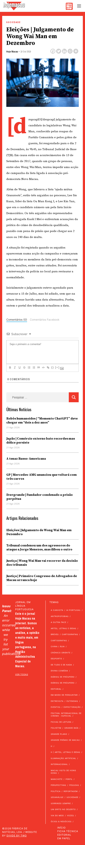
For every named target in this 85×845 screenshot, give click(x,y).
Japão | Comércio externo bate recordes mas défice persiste (40, 441)
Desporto (56, 658)
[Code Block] (43, 367)
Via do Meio (57, 815)
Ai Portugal (73, 610)
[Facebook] (52, 51)
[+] (57, 367)
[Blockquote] (38, 367)
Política (55, 791)
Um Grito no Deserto (63, 809)
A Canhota (57, 610)
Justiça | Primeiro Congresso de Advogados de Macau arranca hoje (41, 578)
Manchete (56, 779)
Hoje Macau (12, 51)
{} (52, 367)
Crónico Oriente (60, 653)
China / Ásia (58, 646)
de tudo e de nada (61, 665)
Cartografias (70, 634)
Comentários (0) (16, 319)
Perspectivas (58, 785)
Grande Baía (71, 728)
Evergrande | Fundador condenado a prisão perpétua (39, 497)
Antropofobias (60, 616)
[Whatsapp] (70, 51)
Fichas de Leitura (61, 722)
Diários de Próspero (63, 677)
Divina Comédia (59, 671)
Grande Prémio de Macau (65, 740)
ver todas (21, 674)
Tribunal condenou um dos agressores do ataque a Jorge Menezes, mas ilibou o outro (39, 547)
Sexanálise (57, 797)
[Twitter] (58, 51)
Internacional (59, 764)
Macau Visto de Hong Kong (63, 771)
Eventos (55, 707)
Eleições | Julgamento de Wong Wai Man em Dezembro (39, 532)
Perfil (69, 779)
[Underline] (19, 367)
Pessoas (74, 785)
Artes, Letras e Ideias (63, 628)
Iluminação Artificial (63, 758)
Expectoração (72, 707)
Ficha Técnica (67, 831)
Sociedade (13, 22)
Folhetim (56, 728)
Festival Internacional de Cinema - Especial (66, 714)
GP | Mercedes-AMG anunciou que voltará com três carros (41, 477)
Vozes (70, 815)
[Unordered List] (33, 367)
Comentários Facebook (44, 319)
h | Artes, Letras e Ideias (65, 752)
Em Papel (63, 838)
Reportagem (71, 791)
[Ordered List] (28, 367)
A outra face (58, 622)
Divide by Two (17, 835)
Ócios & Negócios (61, 821)
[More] (75, 51)
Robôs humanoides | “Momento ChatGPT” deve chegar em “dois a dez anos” (42, 420)
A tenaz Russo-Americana (26, 459)
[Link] (47, 367)
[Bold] (10, 367)
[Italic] (14, 367)
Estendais (72, 701)
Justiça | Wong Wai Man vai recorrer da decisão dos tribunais (42, 563)
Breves (55, 634)
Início (61, 827)
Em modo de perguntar (64, 695)
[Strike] (24, 367)
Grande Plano (59, 734)
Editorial (56, 689)
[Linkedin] (64, 51)
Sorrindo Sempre (61, 803)
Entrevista (57, 701)
